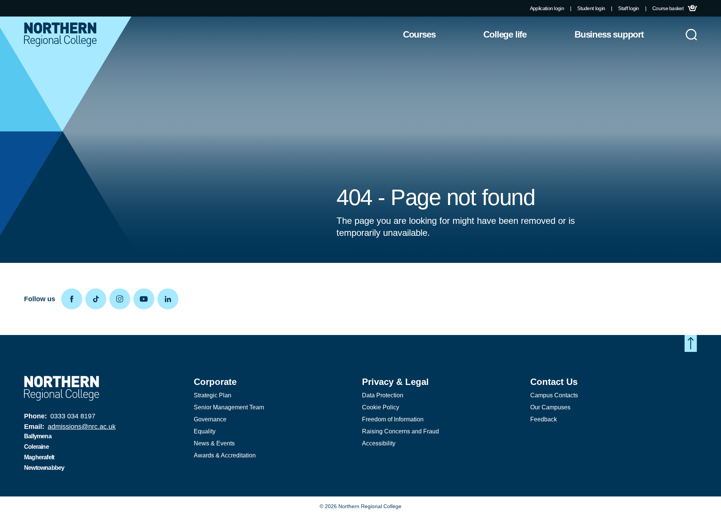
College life (504, 34)
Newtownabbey (44, 468)
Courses (419, 34)
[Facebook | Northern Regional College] (73, 299)
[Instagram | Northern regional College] (121, 299)
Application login (547, 8)
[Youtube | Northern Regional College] (145, 299)
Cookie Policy (380, 407)
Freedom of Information (393, 419)
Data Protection (382, 395)
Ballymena (37, 436)
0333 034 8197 (72, 416)
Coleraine (36, 447)
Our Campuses (550, 407)
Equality (205, 431)
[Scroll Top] (691, 343)
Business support (609, 34)
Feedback (543, 419)
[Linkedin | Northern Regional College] (169, 299)
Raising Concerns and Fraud (400, 431)
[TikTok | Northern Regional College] (97, 299)
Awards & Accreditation (225, 455)
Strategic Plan (212, 395)
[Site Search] (691, 35)
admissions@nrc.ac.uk (82, 426)
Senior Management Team (229, 407)
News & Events (214, 443)
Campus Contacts (554, 395)
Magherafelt (39, 457)
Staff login (628, 8)
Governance (210, 419)
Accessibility (378, 443)
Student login (591, 8)
